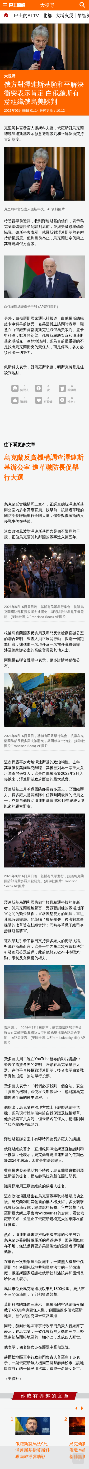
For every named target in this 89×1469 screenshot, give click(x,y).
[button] (75, 1408)
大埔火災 (65, 15)
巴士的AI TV (26, 15)
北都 (47, 15)
